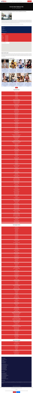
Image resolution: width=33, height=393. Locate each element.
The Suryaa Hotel (16, 98)
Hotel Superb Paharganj (16, 182)
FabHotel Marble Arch (16, 158)
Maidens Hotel (16, 117)
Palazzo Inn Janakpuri (16, 212)
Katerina (20, 82)
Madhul (28, 68)
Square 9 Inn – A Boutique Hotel (16, 320)
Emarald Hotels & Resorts (16, 157)
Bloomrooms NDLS (16, 211)
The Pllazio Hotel (16, 234)
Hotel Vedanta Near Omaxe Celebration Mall (16, 326)
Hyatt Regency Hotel (16, 114)
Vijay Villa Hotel (16, 251)
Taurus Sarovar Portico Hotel (16, 130)
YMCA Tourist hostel (17, 155)
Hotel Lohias (16, 156)
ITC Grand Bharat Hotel (16, 267)
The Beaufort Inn (16, 164)
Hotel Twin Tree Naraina (16, 221)
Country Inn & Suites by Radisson (16, 268)
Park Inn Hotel (16, 241)
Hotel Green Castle (16, 174)
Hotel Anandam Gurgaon (16, 328)
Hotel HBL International (16, 258)
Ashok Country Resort (16, 138)
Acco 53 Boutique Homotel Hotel (16, 242)
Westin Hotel (16, 261)
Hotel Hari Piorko (16, 219)
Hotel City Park (16, 107)
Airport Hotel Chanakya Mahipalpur (16, 99)
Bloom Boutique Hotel (16, 286)
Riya (5, 68)
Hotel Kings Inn (16, 167)
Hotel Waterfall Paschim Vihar (16, 175)
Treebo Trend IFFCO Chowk (16, 317)
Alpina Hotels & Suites (16, 166)
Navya (20, 68)
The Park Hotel (16, 124)
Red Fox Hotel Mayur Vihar (16, 218)
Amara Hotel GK (16, 184)
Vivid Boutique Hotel (16, 295)
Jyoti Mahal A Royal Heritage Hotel (16, 210)
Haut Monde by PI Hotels (16, 279)
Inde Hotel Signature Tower (16, 327)
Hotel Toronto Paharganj (16, 201)
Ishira (12, 68)
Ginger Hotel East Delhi (16, 194)
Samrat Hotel (16, 96)
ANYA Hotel (16, 243)
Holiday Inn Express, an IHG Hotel (16, 288)
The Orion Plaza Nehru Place (16, 220)
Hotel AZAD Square (16, 338)
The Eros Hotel (16, 108)
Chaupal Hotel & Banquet (16, 329)
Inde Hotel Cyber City (16, 296)
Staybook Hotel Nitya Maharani (16, 200)
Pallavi (5, 82)
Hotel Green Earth (16, 310)
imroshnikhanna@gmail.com (3, 361)
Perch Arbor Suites (16, 276)
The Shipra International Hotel (16, 165)
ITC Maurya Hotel (16, 115)
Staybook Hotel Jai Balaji (16, 149)
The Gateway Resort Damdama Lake (16, 285)
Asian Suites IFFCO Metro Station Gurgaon (16, 319)
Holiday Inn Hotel (16, 347)
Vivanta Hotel (16, 97)
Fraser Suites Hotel (16, 131)
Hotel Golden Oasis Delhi (16, 192)
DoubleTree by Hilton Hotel (16, 250)
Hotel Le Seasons (16, 116)
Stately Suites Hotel (16, 260)
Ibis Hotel (16, 278)
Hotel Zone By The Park (16, 270)
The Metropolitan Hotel (16, 123)
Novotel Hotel (16, 348)
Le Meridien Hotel (16, 259)
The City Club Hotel (16, 249)
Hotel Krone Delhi (16, 176)
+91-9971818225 (29, 1)
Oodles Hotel (16, 147)
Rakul (12, 82)
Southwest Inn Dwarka (16, 209)
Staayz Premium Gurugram (16, 311)
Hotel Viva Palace (16, 139)
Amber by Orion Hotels (16, 185)
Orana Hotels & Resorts (16, 105)
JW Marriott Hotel (16, 346)
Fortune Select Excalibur (16, 287)
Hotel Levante (16, 337)
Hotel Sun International (16, 203)
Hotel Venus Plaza (16, 148)
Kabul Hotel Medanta (16, 335)
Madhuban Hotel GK (16, 146)
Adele (28, 82)
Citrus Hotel (16, 269)
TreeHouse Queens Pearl (16, 303)
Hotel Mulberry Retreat (16, 336)
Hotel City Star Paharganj (16, 193)
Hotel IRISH (16, 294)
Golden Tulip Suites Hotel (16, 252)
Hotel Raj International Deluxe (16, 140)
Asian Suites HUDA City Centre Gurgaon (16, 318)
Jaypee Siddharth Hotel (16, 106)
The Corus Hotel (16, 202)
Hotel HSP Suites (16, 173)
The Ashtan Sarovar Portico (16, 183)
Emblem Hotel (16, 277)
